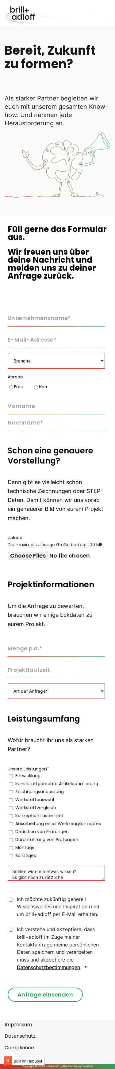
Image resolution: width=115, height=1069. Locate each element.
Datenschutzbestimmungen (48, 967)
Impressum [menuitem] (18, 1024)
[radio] (15, 386)
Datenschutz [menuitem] (20, 1036)
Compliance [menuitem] (19, 1047)
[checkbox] (56, 386)
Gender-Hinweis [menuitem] (24, 1059)
